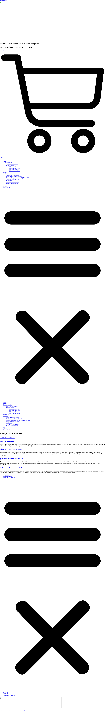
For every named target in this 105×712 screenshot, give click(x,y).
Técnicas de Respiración (12, 183)
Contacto (5, 186)
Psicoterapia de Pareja (14, 168)
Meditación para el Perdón (12, 175)
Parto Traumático (7, 441)
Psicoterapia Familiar (14, 169)
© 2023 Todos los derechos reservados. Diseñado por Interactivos (16, 710)
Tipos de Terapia (10, 165)
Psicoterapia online (7, 162)
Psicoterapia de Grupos (14, 171)
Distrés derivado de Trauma (11, 449)
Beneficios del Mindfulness (12, 182)
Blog (4, 184)
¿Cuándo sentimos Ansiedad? (11, 458)
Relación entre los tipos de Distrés (13, 468)
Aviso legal (6, 475)
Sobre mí (5, 161)
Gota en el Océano (7, 438)
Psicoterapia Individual (14, 166)
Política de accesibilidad (9, 477)
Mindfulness (9, 180)
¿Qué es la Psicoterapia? (12, 164)
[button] (52, 295)
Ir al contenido (3, 0)
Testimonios (6, 172)
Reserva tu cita (6, 187)
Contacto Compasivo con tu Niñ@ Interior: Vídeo (18, 178)
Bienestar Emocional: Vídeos (13, 179)
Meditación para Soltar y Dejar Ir (14, 176)
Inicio (4, 160)
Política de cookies (7, 476)
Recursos (5, 173)
